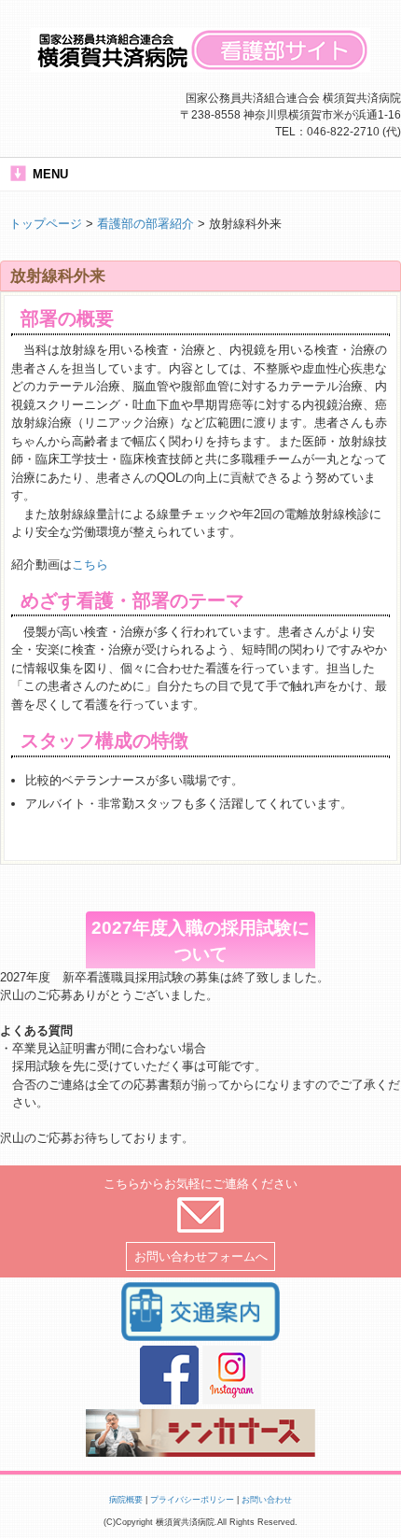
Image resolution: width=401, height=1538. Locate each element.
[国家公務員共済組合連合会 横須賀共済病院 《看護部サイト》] (200, 65)
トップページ (45, 224)
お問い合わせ (267, 1499)
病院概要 (126, 1499)
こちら (90, 564)
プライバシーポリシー (192, 1499)
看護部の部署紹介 (145, 224)
